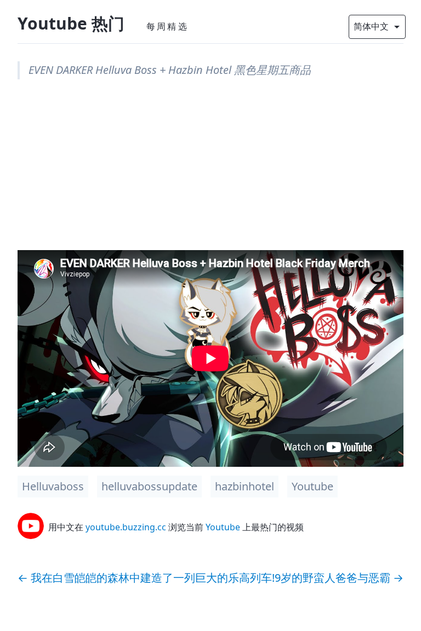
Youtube (312, 486)
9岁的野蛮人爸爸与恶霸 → (339, 577)
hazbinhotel (244, 486)
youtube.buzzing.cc (126, 527)
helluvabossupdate (149, 486)
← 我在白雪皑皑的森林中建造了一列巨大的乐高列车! (146, 577)
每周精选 (167, 26)
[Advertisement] (210, 173)
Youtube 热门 (71, 23)
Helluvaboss (53, 486)
